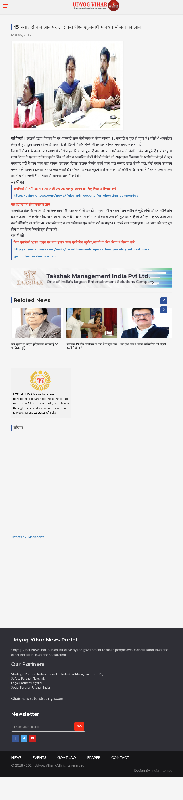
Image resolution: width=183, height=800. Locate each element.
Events (39, 757)
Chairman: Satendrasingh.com (37, 698)
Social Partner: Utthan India (30, 687)
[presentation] (163, 300)
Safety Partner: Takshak (28, 678)
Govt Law (66, 757)
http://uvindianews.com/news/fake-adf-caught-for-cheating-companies (76, 196)
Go (79, 726)
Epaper (93, 757)
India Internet (161, 770)
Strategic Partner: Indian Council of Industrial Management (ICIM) (57, 674)
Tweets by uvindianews (27, 537)
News (16, 757)
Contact (120, 757)
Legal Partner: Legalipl (26, 683)
